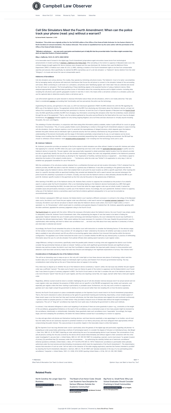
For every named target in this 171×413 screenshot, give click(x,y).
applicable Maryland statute (112, 149)
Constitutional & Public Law (44, 385)
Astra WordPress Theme (105, 408)
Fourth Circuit (130, 110)
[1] (36, 327)
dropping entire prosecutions (75, 139)
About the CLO (47, 15)
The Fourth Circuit (42, 212)
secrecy (52, 101)
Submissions (82, 15)
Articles (58, 15)
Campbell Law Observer (67, 5)
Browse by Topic (69, 15)
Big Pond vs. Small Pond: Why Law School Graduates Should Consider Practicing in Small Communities (118, 381)
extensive (51, 117)
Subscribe (92, 15)
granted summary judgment (114, 200)
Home (38, 15)
